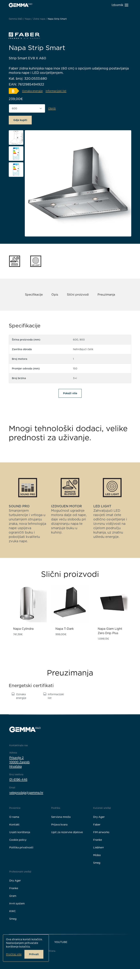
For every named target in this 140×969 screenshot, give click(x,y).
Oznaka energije (21, 696)
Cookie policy (17, 839)
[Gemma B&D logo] (20, 5)
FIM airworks (101, 832)
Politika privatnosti (21, 847)
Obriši (52, 108)
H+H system (17, 903)
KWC (12, 911)
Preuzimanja (106, 294)
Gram (12, 895)
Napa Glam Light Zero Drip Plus (110, 631)
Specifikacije (34, 294)
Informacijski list (56, 696)
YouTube (60, 942)
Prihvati (34, 954)
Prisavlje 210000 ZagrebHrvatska (19, 762)
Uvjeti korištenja (19, 832)
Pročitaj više (14, 954)
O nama (14, 816)
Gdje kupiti (20, 120)
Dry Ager (99, 816)
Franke (97, 839)
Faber (96, 824)
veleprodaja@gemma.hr (26, 792)
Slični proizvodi (78, 294)
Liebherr (98, 847)
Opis (54, 294)
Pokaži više (70, 393)
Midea (97, 855)
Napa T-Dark (64, 628)
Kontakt (14, 824)
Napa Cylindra (23, 628)
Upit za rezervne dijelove (67, 832)
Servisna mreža (61, 816)
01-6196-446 (18, 779)
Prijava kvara (59, 824)
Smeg (96, 862)
